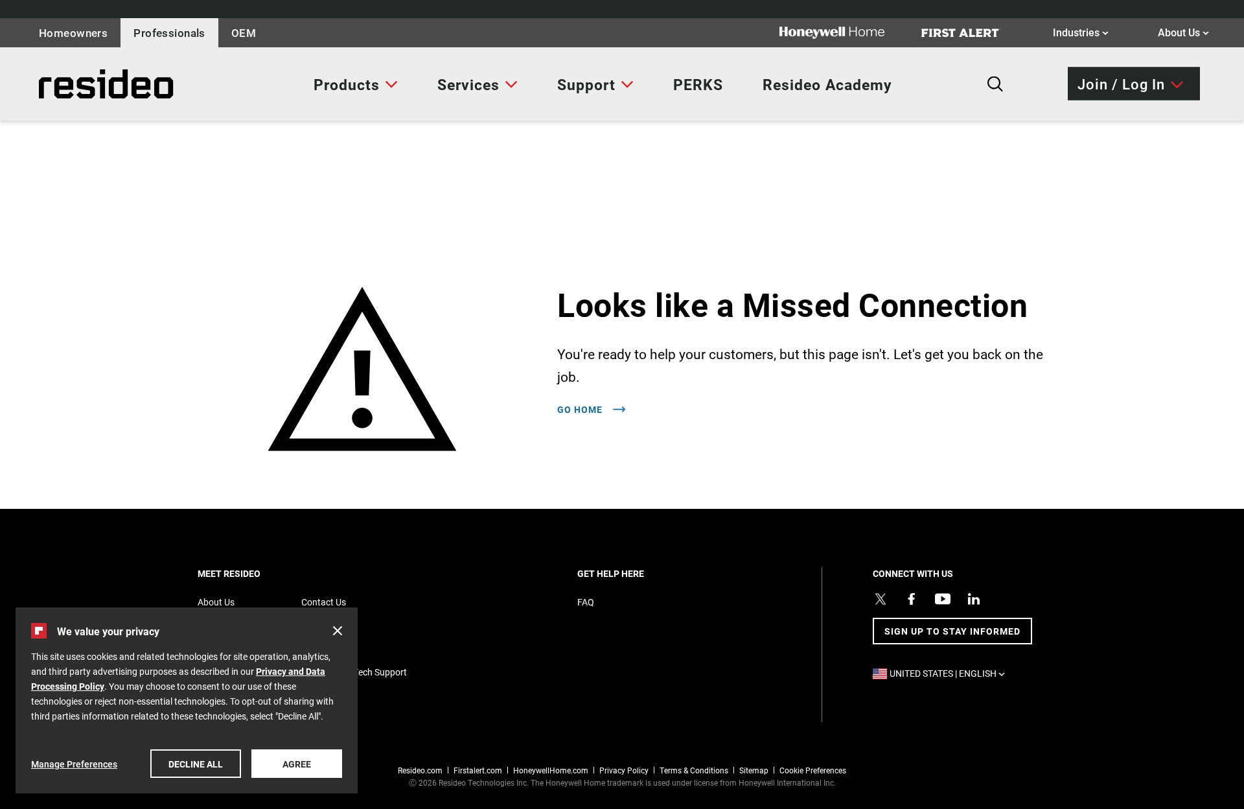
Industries (1081, 32)
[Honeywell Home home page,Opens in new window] (842, 33)
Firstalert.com (478, 770)
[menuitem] (355, 84)
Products (347, 84)
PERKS (698, 84)
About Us (1183, 32)
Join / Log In (1121, 83)
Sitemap (753, 770)
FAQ (585, 602)
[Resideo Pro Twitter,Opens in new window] (880, 599)
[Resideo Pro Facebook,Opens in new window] (911, 599)
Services (468, 84)
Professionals (169, 32)
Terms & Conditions (694, 770)
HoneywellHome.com (550, 770)
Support (586, 84)
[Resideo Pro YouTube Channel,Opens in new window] (942, 599)
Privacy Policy (624, 770)
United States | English (950, 673)
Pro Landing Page (67, 84)
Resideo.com (420, 770)
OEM (243, 32)
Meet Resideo (251, 573)
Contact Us (323, 602)
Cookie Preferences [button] (812, 770)
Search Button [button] (995, 84)
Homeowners (73, 32)
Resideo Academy (827, 84)
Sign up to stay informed (952, 631)
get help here (633, 573)
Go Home (581, 410)
